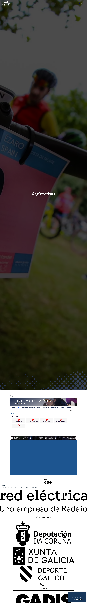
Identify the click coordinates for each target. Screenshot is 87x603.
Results (61, 3)
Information (54, 3)
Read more (76, 599)
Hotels (65, 3)
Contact (75, 3)
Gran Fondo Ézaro (45, 3)
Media (70, 3)
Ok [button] (80, 599)
